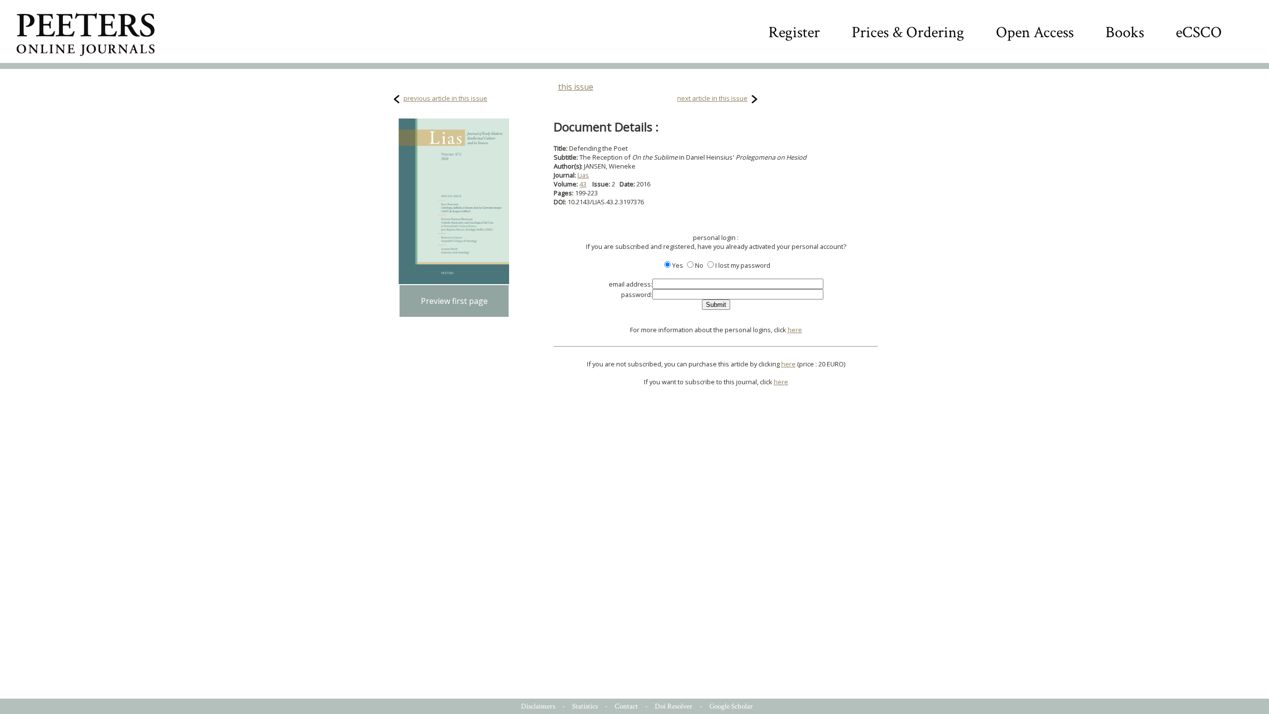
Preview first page (454, 301)
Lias (583, 175)
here (795, 329)
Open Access (1035, 32)
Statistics (585, 706)
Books (1124, 32)
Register (794, 32)
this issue (575, 86)
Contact (626, 706)
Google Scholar (731, 706)
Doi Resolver (673, 706)
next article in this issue (712, 98)
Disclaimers (538, 706)
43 (582, 183)
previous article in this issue (445, 98)
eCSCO (1199, 32)
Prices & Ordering (908, 32)
